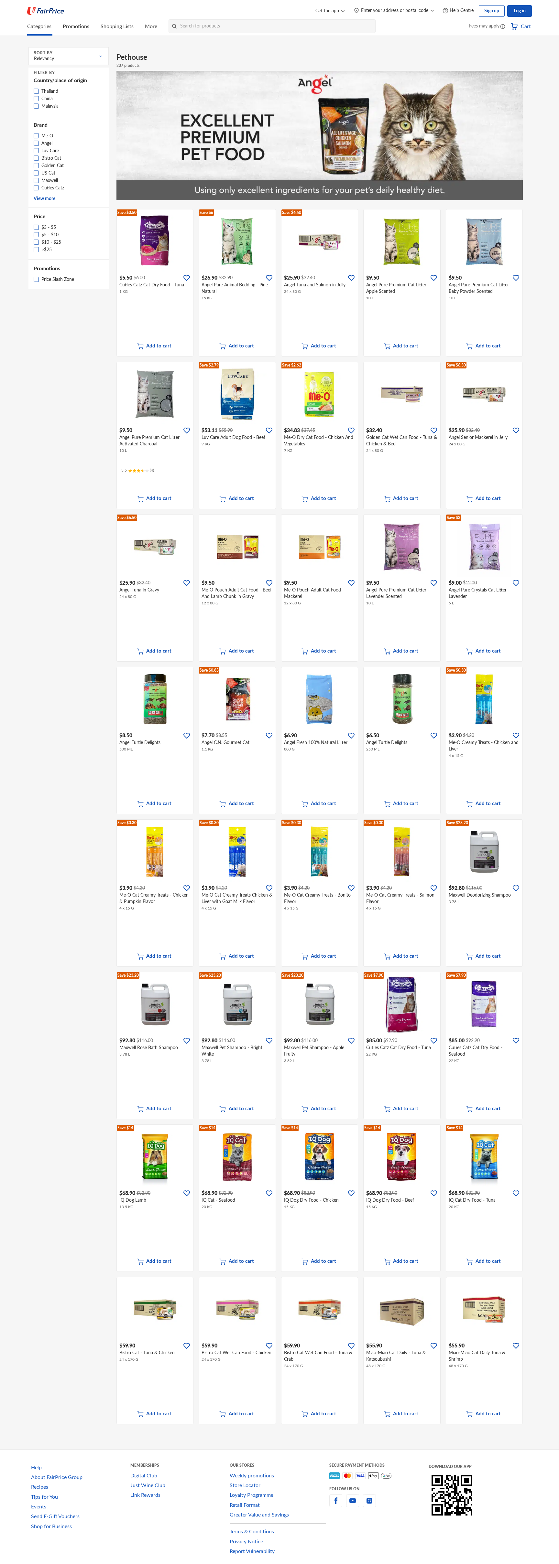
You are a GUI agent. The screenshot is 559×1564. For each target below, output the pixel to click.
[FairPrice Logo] (45, 11)
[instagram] (369, 1504)
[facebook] (335, 1504)
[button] (502, 27)
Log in (520, 11)
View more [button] (44, 199)
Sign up (491, 11)
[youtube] (352, 1504)
